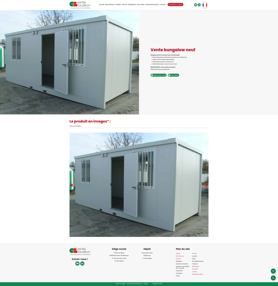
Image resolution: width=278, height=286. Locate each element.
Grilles (178, 276)
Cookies (145, 283)
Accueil (101, 5)
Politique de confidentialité (134, 283)
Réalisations (132, 5)
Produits (118, 5)
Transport (195, 264)
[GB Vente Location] (80, 8)
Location (194, 256)
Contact (162, 5)
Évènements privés (152, 5)
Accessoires (179, 270)
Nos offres (141, 5)
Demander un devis (175, 5)
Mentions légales (120, 283)
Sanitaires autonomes (182, 264)
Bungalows (179, 261)
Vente (194, 258)
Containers (179, 273)
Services (124, 5)
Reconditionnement (198, 261)
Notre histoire (109, 5)
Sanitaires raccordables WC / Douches (182, 267)
